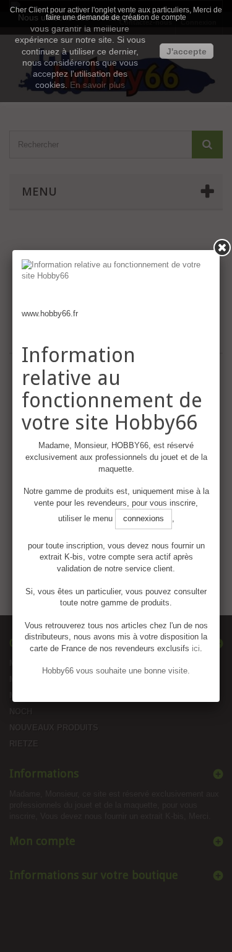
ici (196, 648)
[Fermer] (222, 247)
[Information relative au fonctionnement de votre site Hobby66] (116, 283)
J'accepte (186, 51)
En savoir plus (97, 85)
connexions (143, 518)
